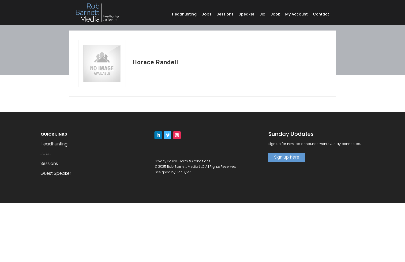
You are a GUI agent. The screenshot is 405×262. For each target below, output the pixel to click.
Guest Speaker (56, 173)
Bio (262, 15)
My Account (296, 15)
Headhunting (184, 15)
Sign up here (286, 157)
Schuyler (183, 172)
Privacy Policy (165, 161)
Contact (321, 15)
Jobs (206, 15)
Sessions (225, 15)
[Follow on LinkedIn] (158, 135)
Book (275, 15)
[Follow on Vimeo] (167, 135)
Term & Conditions (195, 161)
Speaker (246, 15)
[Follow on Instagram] (177, 135)
